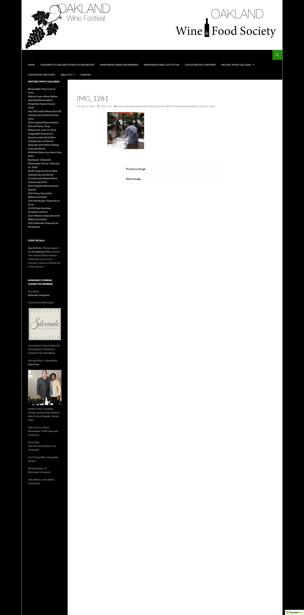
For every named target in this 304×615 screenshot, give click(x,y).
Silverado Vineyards (38, 295)
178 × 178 (106, 106)
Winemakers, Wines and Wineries (119, 64)
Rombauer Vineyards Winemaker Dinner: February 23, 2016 (44, 163)
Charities (85, 74)
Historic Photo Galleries (236, 64)
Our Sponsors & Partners (200, 64)
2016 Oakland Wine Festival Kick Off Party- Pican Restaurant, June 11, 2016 (166, 106)
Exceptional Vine (41, 251)
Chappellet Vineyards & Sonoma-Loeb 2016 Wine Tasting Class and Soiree (41, 137)
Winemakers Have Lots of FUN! (162, 64)
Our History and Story (41, 74)
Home (31, 64)
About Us (66, 74)
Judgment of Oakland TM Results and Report (67, 64)
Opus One (33, 364)
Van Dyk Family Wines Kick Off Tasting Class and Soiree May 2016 (44, 115)
